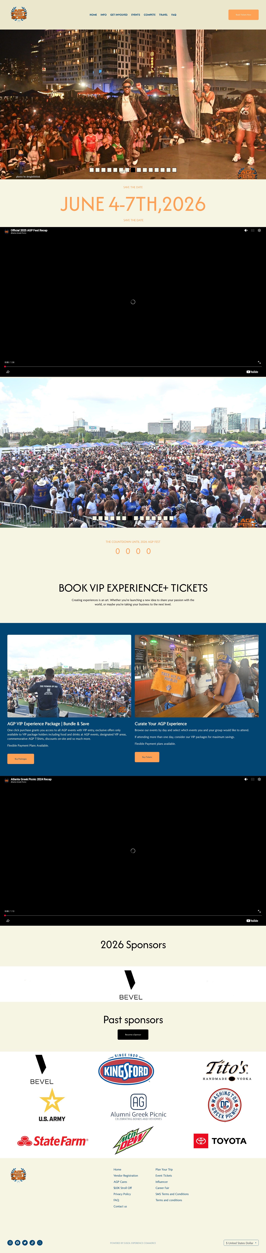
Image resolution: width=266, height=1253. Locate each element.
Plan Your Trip (164, 1169)
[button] (92, 170)
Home (117, 1169)
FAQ (173, 15)
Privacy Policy (122, 1194)
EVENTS (135, 15)
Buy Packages (21, 758)
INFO (104, 15)
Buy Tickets (147, 757)
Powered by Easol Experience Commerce (133, 1243)
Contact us (120, 1206)
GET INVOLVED (119, 15)
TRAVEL (163, 15)
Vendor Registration (126, 1175)
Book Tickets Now (243, 14)
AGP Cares (120, 1182)
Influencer (162, 1182)
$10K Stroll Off (123, 1188)
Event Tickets (164, 1175)
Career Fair (162, 1188)
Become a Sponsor (133, 1034)
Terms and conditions (169, 1200)
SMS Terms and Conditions (172, 1194)
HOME (93, 15)
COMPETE (149, 15)
